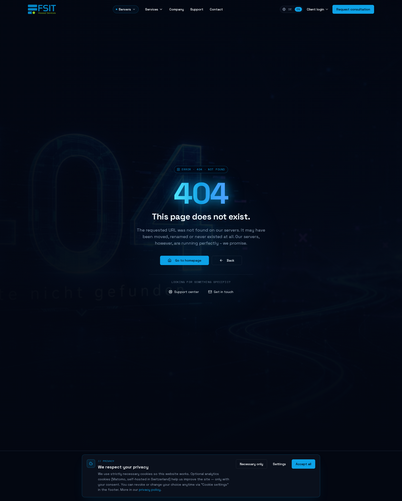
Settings (279, 464)
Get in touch (223, 292)
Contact (216, 9)
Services (151, 9)
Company (176, 9)
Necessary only (251, 464)
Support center (186, 292)
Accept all (303, 464)
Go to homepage (188, 260)
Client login (315, 9)
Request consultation (353, 9)
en (298, 9)
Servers (125, 9)
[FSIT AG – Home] (42, 9)
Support (196, 9)
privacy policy (150, 490)
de (290, 9)
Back (230, 260)
